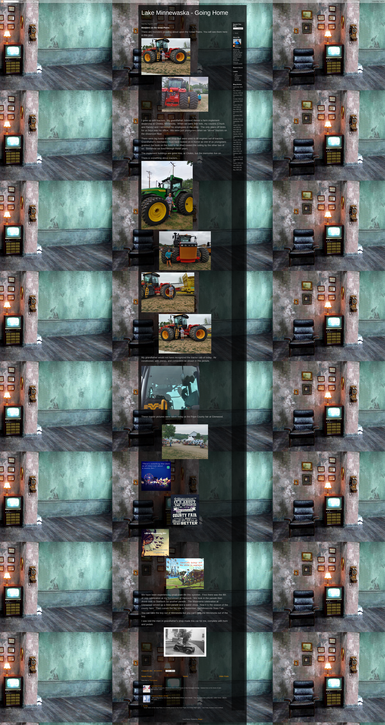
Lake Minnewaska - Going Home (184, 12)
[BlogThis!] (168, 671)
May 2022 (236, 132)
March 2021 (236, 151)
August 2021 (236, 140)
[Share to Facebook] (172, 671)
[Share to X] (170, 671)
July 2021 (236, 142)
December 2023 (237, 95)
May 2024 (236, 91)
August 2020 (236, 163)
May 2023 (236, 109)
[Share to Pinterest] (174, 671)
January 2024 (237, 93)
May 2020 (236, 170)
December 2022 (237, 111)
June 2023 (236, 107)
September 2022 (238, 121)
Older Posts (224, 676)
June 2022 (236, 129)
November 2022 (237, 115)
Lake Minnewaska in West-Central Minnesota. (238, 77)
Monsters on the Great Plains (155, 28)
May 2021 (236, 146)
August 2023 (236, 105)
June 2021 (236, 144)
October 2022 (237, 119)
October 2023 (237, 99)
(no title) (145, 706)
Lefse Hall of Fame (156, 686)
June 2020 (236, 167)
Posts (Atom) (153, 680)
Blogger (200, 719)
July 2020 (236, 165)
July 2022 (236, 127)
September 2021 (238, 136)
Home (185, 676)
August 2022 (236, 125)
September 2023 (238, 101)
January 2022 (237, 134)
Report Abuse (238, 67)
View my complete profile (237, 63)
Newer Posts (146, 676)
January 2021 (237, 157)
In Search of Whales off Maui (159, 696)
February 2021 (237, 153)
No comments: (158, 671)
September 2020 (238, 159)
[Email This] (166, 671)
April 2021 (236, 149)
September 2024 (238, 87)
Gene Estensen (238, 46)
